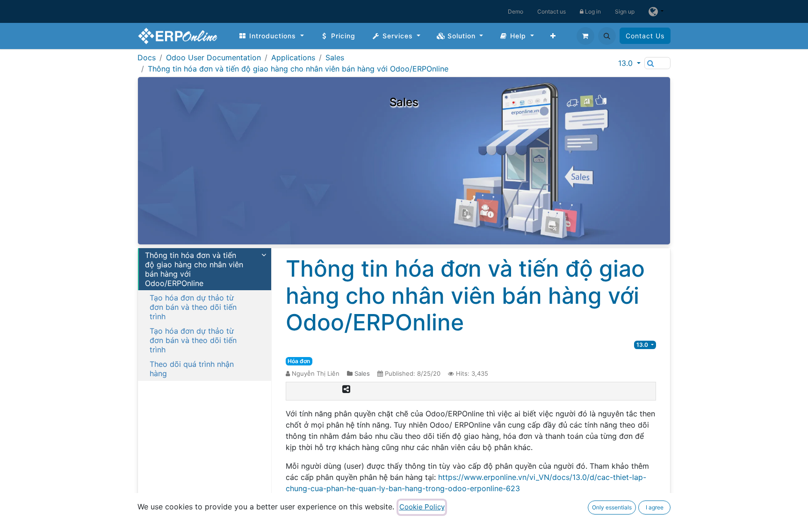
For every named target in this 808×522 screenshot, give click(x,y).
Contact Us (645, 36)
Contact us (551, 11)
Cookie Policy (422, 506)
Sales (334, 57)
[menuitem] (271, 35)
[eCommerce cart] (585, 36)
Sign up (625, 11)
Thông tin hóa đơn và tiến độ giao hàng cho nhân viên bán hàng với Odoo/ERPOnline (298, 68)
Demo (515, 11)
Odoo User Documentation (213, 57)
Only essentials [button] (612, 507)
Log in (592, 11)
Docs (146, 57)
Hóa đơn (299, 361)
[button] (607, 36)
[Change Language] (656, 11)
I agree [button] (655, 507)
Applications (293, 57)
